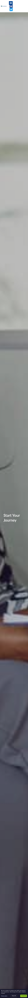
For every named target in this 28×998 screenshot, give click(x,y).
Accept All (23, 995)
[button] (11, 3)
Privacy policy (4, 995)
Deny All (14, 995)
